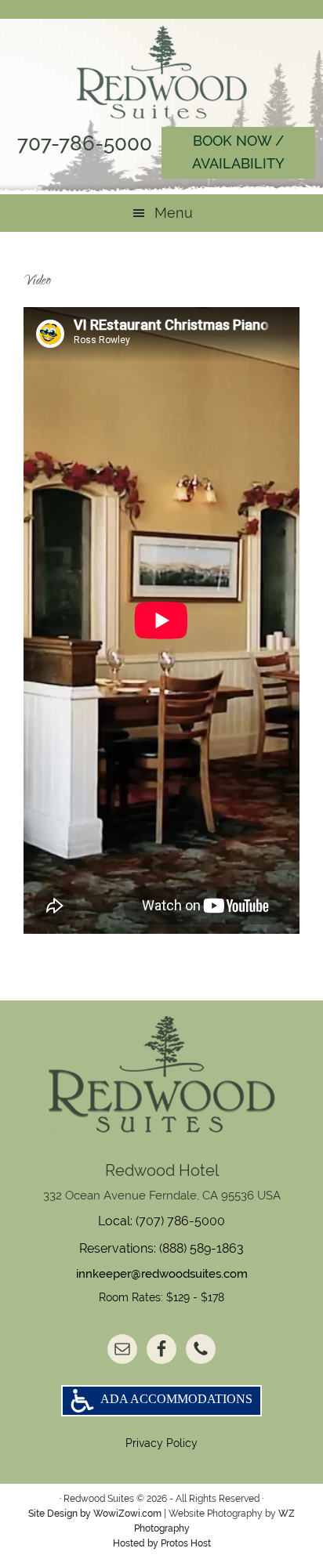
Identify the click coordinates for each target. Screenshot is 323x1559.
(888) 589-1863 (201, 1248)
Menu (173, 212)
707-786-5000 (84, 143)
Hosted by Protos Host (162, 1543)
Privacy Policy (161, 1443)
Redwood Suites (161, 72)
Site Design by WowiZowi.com (95, 1513)
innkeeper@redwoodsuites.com (162, 1274)
